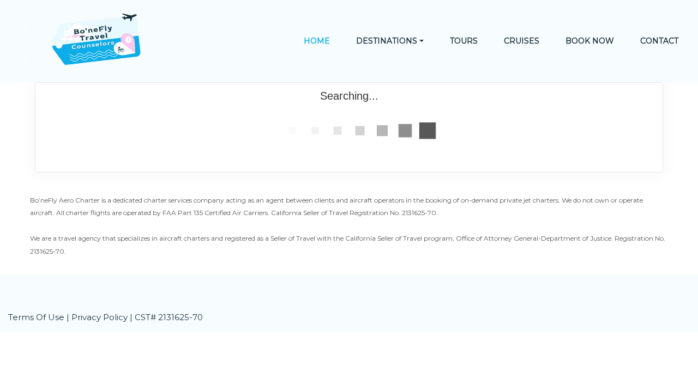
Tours (464, 41)
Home (317, 41)
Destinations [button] (386, 41)
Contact (659, 41)
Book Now (589, 41)
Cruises (521, 41)
